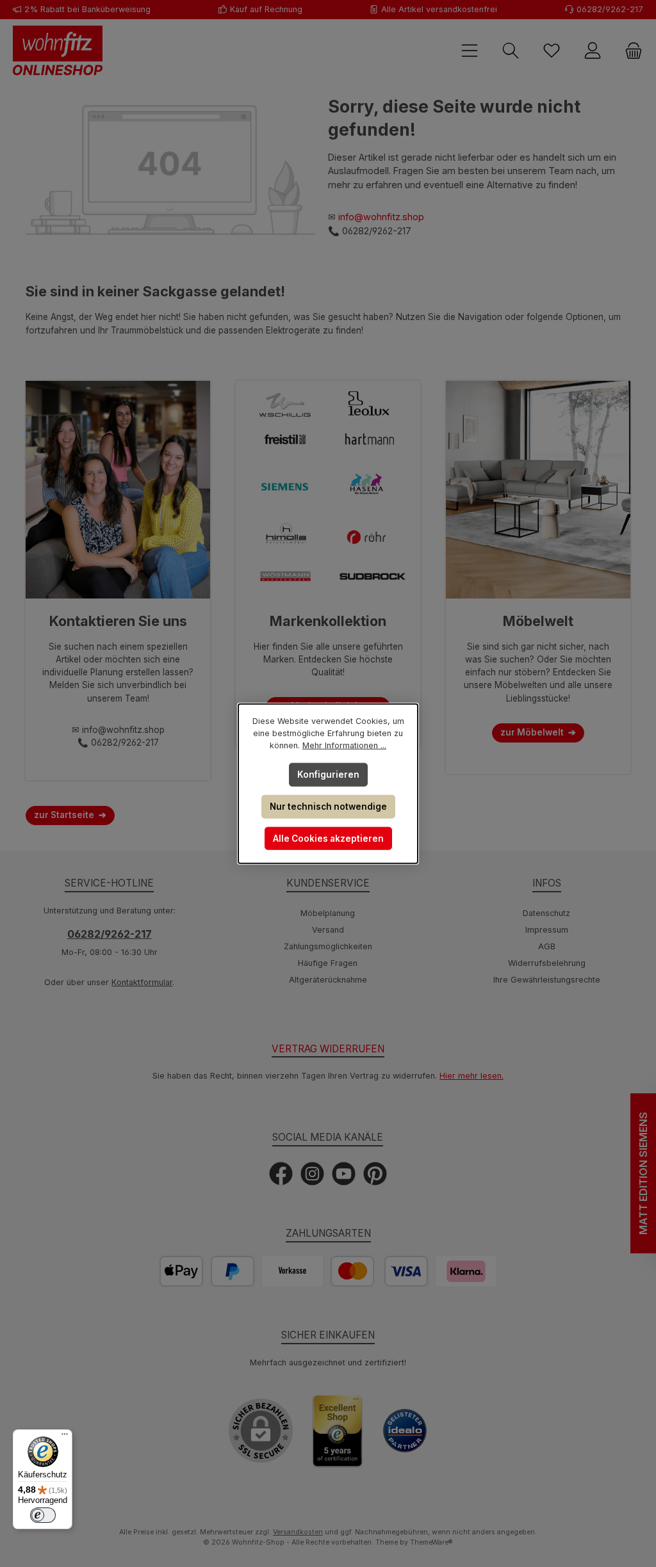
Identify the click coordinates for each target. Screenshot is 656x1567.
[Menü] (64, 1437)
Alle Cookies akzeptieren (328, 838)
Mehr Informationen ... (344, 745)
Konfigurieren (328, 774)
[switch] (43, 1515)
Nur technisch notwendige (328, 806)
